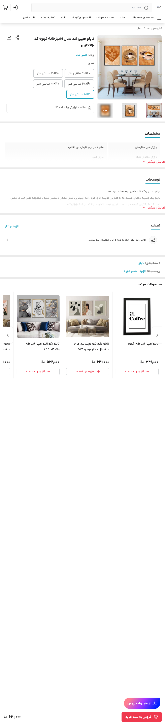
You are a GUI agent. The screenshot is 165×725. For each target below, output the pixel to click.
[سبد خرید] (5, 7)
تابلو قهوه (130, 271)
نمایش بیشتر (156, 162)
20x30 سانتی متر (48, 84)
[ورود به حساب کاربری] (16, 7)
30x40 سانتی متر (79, 84)
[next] (8, 335)
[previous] (157, 335)
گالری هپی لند (154, 28)
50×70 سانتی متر (48, 73)
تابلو (139, 28)
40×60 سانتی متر (79, 73)
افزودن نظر (12, 226)
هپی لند (81, 55)
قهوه (142, 271)
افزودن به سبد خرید (138, 717)
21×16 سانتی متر (80, 94)
